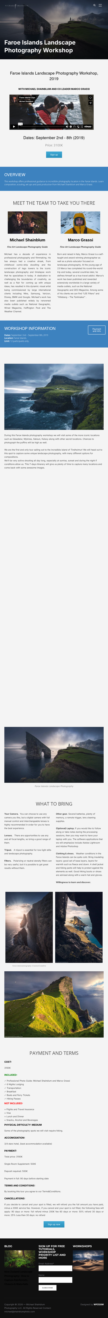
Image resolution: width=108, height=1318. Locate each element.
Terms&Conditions (51, 1191)
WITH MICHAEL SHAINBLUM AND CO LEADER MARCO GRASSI (54, 89)
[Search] (94, 5)
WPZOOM (99, 1304)
